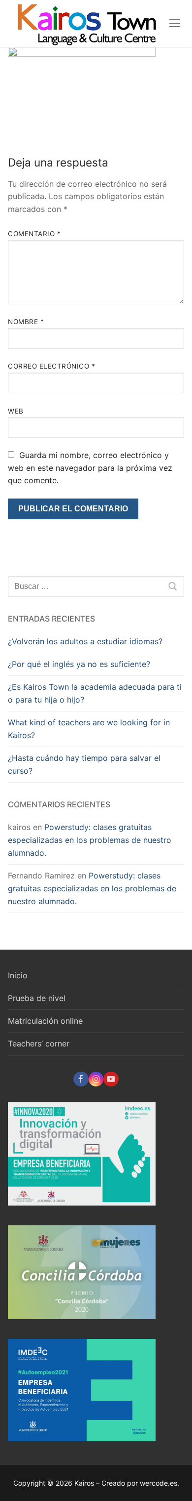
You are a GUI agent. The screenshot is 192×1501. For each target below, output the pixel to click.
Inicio (18, 975)
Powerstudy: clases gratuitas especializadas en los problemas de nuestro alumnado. (89, 840)
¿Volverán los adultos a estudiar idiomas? (85, 641)
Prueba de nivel (36, 998)
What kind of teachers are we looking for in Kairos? (89, 728)
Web (16, 411)
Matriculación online (45, 1021)
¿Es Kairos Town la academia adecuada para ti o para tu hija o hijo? (95, 693)
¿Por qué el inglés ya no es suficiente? (79, 664)
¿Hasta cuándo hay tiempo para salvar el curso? (84, 764)
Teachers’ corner (38, 1043)
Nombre (26, 322)
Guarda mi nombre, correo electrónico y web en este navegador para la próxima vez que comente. (90, 468)
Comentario (34, 234)
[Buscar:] (96, 586)
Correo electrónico (51, 366)
